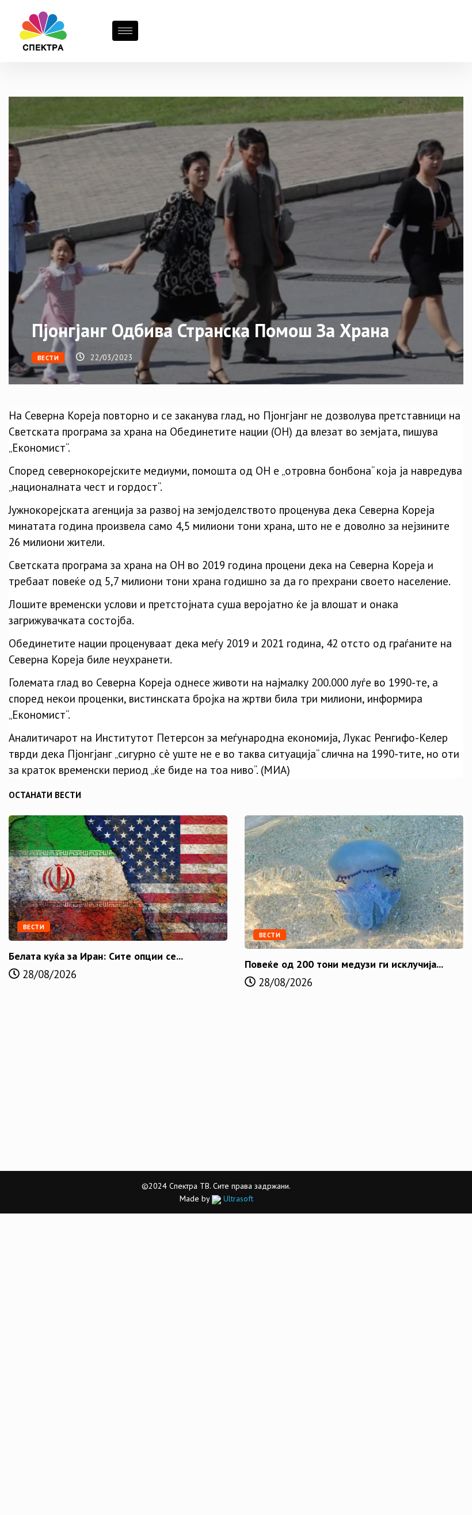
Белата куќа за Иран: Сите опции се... (96, 956)
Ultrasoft (237, 1198)
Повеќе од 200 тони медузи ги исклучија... (344, 964)
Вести (48, 358)
